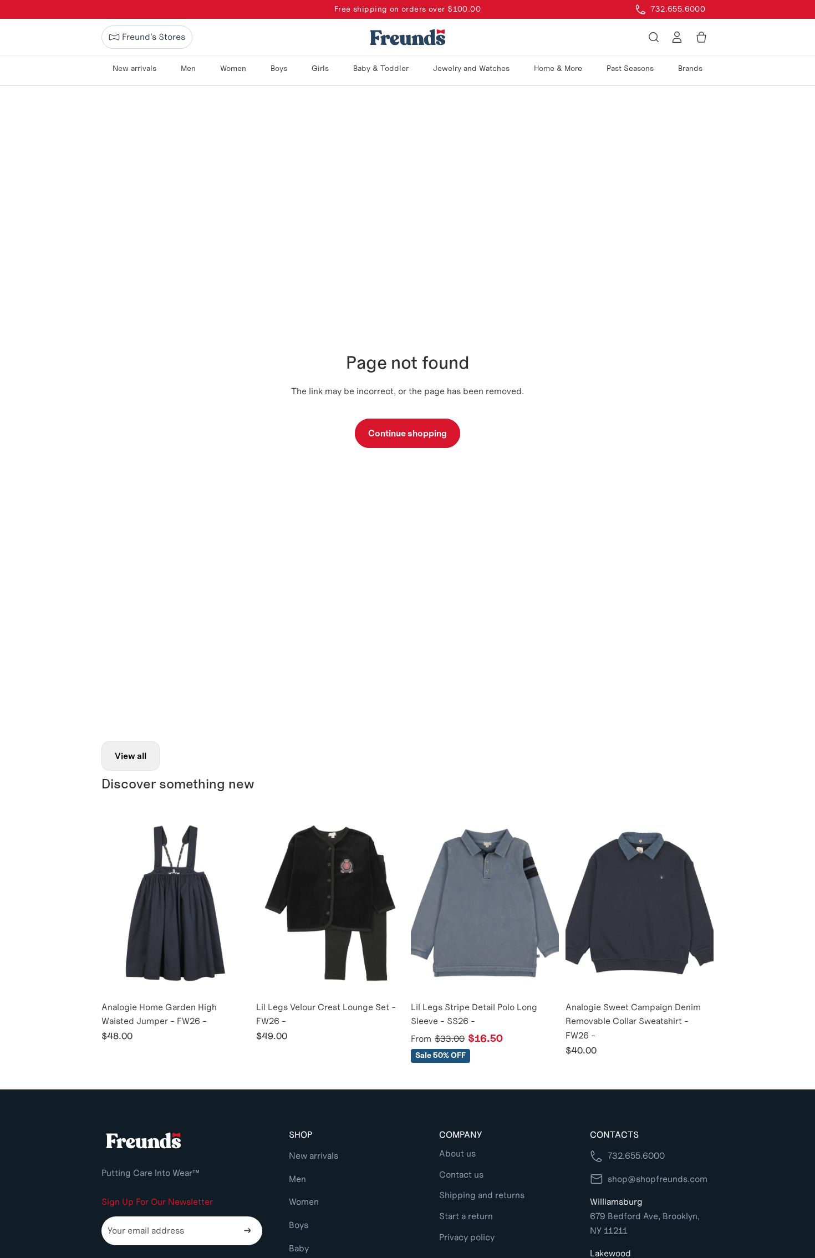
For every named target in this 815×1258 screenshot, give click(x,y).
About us (457, 1153)
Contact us (461, 1174)
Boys (298, 1225)
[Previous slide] (118, 903)
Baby (299, 1248)
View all (130, 756)
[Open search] (653, 37)
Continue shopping (407, 433)
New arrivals (313, 1155)
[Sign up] (247, 1230)
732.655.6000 (636, 1155)
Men (297, 1179)
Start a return (466, 1216)
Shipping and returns (481, 1195)
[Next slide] (232, 903)
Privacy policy (467, 1237)
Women (304, 1201)
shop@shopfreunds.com (657, 1179)
